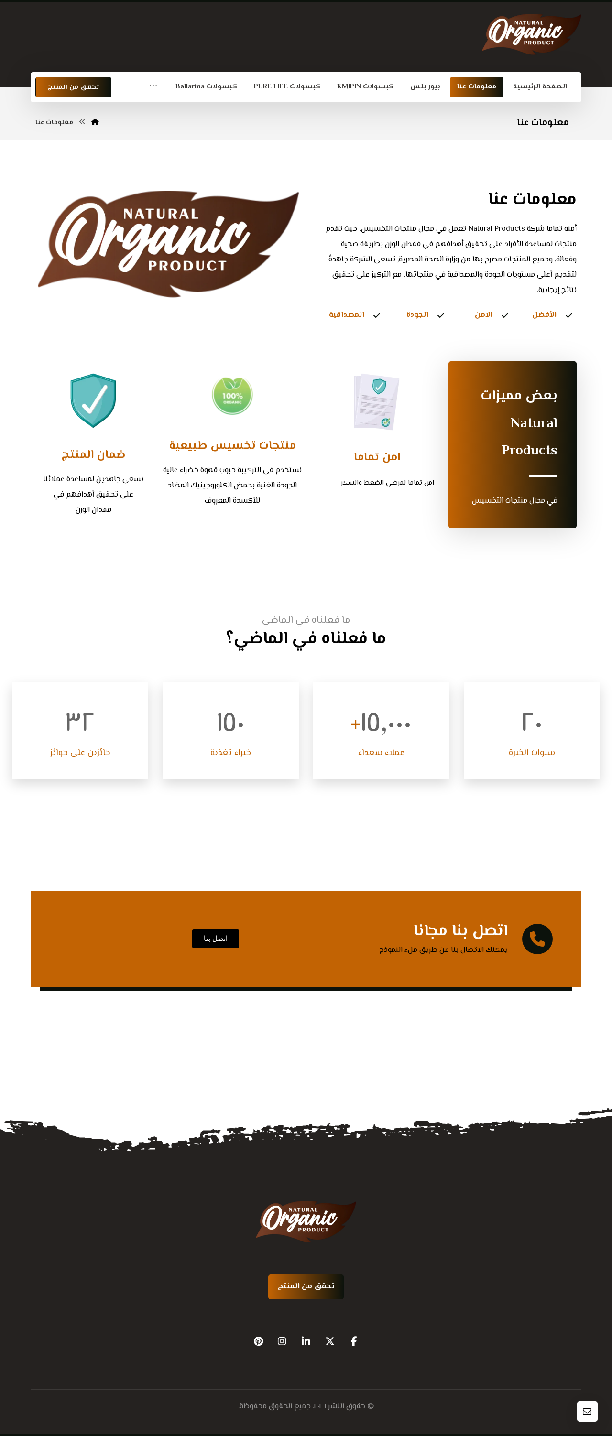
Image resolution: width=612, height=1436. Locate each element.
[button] (153, 87)
